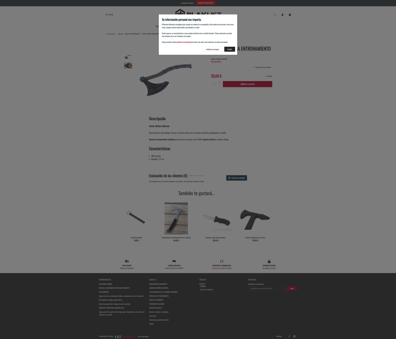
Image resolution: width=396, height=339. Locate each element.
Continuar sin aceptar (212, 49)
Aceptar (229, 49)
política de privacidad (183, 42)
